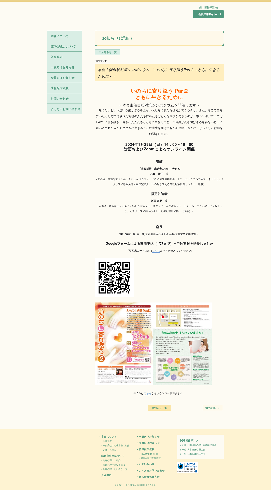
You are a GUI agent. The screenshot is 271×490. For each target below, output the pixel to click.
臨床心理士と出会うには (115, 469)
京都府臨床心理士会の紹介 (116, 445)
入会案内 (57, 57)
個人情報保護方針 (209, 7)
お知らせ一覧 (159, 408)
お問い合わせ (60, 98)
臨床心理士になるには (114, 464)
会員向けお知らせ (62, 77)
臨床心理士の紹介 (112, 460)
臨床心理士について (112, 455)
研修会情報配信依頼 (151, 458)
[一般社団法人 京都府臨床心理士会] (67, 14)
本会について (109, 436)
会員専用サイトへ (208, 14)
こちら (156, 250)
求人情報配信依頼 (149, 453)
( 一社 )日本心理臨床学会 (192, 453)
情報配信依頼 (146, 449)
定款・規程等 (109, 449)
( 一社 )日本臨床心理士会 (192, 449)
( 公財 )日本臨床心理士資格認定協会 (198, 444)
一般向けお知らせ (62, 67)
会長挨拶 (107, 440)
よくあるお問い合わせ (66, 109)
